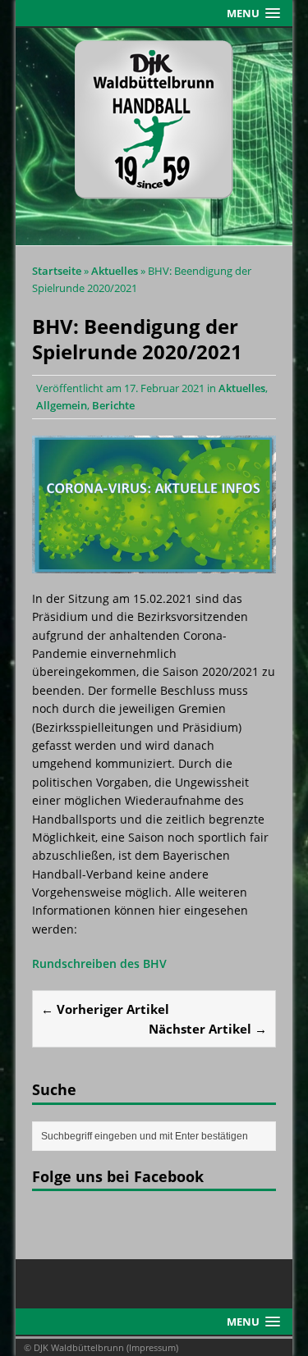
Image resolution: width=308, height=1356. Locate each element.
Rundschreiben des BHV (99, 963)
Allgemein (61, 405)
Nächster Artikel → (208, 1028)
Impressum (152, 1347)
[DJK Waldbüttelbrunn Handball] (154, 137)
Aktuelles (241, 388)
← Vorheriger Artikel (105, 1009)
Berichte (113, 405)
